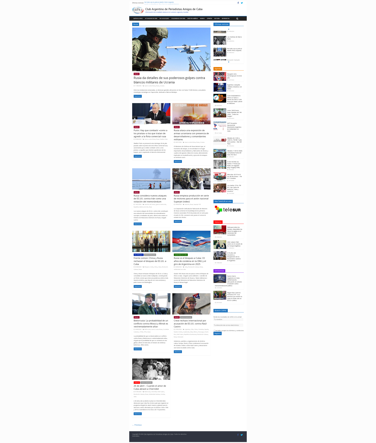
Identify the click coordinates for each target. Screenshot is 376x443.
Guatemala (186, 332)
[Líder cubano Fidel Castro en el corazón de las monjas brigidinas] (219, 241)
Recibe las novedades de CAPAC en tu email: (227, 317)
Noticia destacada (150, 255)
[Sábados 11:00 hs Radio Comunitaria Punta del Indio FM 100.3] (219, 150)
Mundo (202, 18)
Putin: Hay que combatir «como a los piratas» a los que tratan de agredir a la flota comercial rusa (150, 133)
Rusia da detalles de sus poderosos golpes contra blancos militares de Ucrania (169, 80)
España (206, 329)
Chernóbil (154, 392)
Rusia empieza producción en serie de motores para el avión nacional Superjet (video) (191, 198)
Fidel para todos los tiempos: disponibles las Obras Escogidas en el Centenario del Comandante (234, 231)
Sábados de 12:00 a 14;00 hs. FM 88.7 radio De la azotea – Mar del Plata (234, 141)
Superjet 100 (197, 204)
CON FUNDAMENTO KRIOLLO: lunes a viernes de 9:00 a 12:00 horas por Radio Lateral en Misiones (234, 99)
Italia (191, 332)
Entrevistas (225, 18)
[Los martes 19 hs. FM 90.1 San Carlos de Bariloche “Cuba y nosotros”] (219, 184)
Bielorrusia (147, 329)
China (155, 267)
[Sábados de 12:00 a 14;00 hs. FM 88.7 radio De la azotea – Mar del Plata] (219, 137)
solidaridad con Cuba (180, 269)
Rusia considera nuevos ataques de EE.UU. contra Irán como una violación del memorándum (150, 198)
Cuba (159, 267)
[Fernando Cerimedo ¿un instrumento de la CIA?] (219, 56)
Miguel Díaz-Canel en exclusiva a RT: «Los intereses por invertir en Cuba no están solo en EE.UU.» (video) (234, 296)
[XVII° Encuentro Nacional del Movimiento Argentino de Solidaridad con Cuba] (219, 122)
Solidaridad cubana (154, 394)
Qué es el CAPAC (138, 18)
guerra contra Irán (161, 204)
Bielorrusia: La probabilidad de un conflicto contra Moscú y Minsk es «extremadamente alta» (151, 323)
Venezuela (180, 337)
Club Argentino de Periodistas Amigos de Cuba (173, 9)
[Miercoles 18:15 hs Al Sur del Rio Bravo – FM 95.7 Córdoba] (219, 174)
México (195, 332)
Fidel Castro (161, 392)
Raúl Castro (180, 334)
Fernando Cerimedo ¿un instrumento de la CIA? (234, 57)
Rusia (157, 86)
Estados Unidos (178, 332)
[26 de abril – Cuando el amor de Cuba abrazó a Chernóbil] (151, 360)
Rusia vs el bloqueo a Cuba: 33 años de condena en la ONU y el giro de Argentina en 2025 (190, 261)
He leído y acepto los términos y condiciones (229, 330)
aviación (187, 204)
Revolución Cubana (193, 267)
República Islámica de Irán (141, 207)
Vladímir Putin (164, 139)
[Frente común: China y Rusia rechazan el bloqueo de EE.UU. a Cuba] (151, 232)
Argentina (187, 329)
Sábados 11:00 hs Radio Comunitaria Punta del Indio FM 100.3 (234, 153)
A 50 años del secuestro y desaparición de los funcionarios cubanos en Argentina (234, 256)
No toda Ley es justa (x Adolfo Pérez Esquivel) (159, 3)
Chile (192, 329)
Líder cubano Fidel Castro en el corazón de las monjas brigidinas (234, 244)
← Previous (137, 425)
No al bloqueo (164, 18)
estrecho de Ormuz (149, 204)
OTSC (145, 332)
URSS (135, 397)
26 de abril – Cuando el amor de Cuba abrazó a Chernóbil (150, 387)
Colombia (201, 329)
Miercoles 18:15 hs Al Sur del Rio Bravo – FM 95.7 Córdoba (234, 176)
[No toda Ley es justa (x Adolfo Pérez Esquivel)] (219, 44)
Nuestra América (193, 18)
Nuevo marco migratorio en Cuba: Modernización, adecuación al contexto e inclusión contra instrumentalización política (228, 281)
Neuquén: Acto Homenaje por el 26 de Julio (234, 76)
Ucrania (162, 86)
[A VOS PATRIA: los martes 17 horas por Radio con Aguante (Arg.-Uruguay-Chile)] (219, 161)
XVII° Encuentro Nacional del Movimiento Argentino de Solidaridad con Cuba (234, 127)
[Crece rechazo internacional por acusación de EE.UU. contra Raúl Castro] (191, 294)
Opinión (209, 18)
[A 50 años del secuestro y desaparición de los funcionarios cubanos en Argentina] (219, 252)
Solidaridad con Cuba (178, 18)
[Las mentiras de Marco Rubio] (219, 32)
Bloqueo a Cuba (148, 267)
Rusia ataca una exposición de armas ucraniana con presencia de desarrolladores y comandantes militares (191, 135)
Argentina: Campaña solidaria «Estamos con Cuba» (234, 87)
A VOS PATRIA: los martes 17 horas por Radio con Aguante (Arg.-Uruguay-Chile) (233, 164)
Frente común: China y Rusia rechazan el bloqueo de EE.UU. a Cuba (150, 261)
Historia (217, 18)
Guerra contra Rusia (149, 86)
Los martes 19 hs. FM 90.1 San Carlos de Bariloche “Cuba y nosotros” (234, 188)
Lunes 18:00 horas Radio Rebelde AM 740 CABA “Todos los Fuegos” (234, 113)
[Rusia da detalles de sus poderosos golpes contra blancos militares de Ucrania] (171, 29)
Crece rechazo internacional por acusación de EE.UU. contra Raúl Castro (190, 323)
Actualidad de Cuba (151, 18)
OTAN (141, 332)
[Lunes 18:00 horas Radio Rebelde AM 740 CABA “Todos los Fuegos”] (219, 109)
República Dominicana (190, 334)
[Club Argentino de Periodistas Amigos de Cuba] (137, 8)
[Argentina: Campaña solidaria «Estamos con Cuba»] (219, 84)
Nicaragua (201, 332)
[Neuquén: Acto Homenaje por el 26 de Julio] (219, 73)
